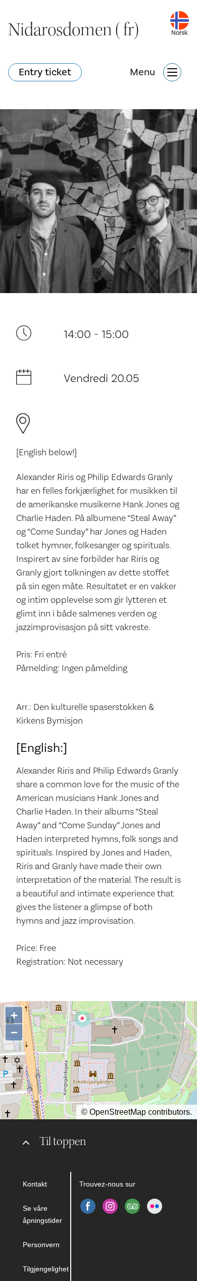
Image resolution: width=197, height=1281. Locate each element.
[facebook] (87, 1206)
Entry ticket (45, 72)
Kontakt (35, 1184)
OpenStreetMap (117, 1112)
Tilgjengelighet (46, 1269)
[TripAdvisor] (132, 1206)
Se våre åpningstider (42, 1214)
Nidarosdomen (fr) (73, 29)
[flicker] (154, 1206)
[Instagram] (110, 1206)
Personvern (41, 1245)
